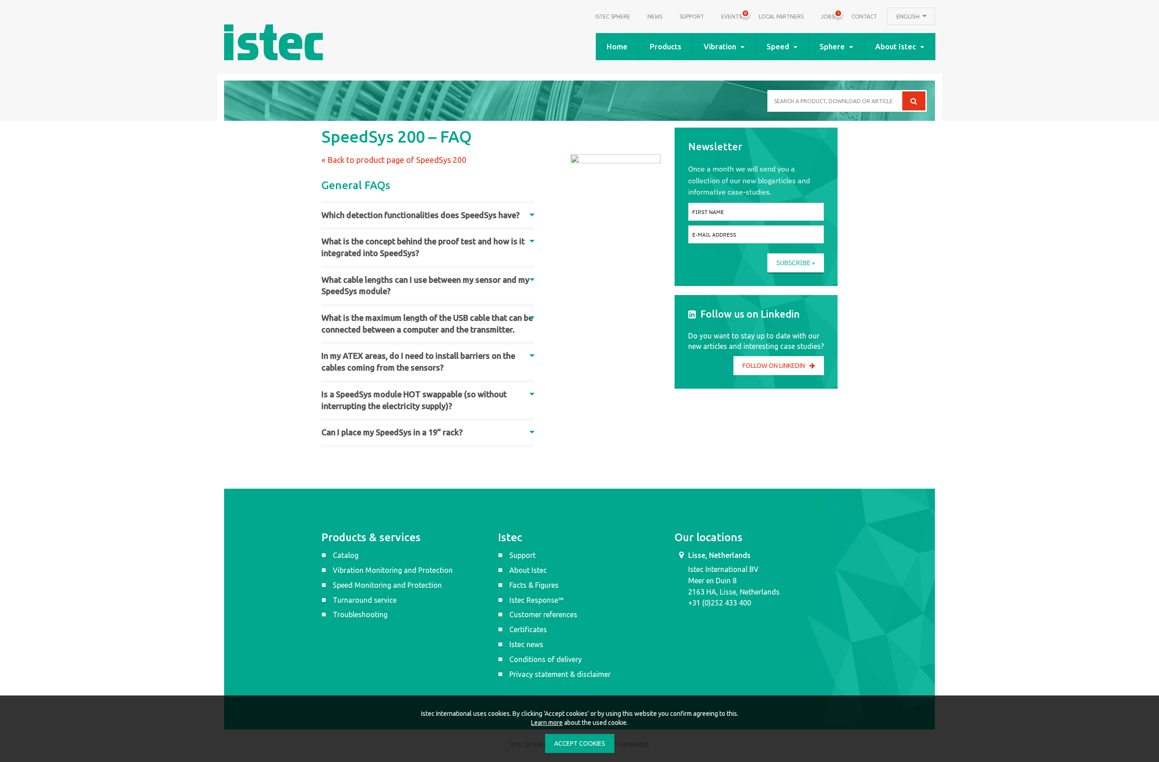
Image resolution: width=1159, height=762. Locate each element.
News (654, 16)
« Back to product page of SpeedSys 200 (393, 159)
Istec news (526, 644)
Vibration (720, 46)
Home (617, 46)
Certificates (528, 629)
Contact (864, 16)
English (908, 16)
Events (731, 15)
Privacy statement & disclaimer (560, 674)
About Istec (895, 46)
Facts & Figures (534, 585)
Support (692, 16)
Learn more (547, 722)
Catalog (346, 555)
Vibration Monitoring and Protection (393, 570)
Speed (777, 46)
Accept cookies (579, 743)
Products (665, 46)
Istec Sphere (612, 16)
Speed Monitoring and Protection (387, 585)
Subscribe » (795, 263)
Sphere (832, 46)
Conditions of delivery (545, 659)
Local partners (781, 16)
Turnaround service (365, 600)
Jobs (827, 15)
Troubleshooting (360, 614)
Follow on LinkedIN (773, 365)
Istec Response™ (536, 600)
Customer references (543, 614)
